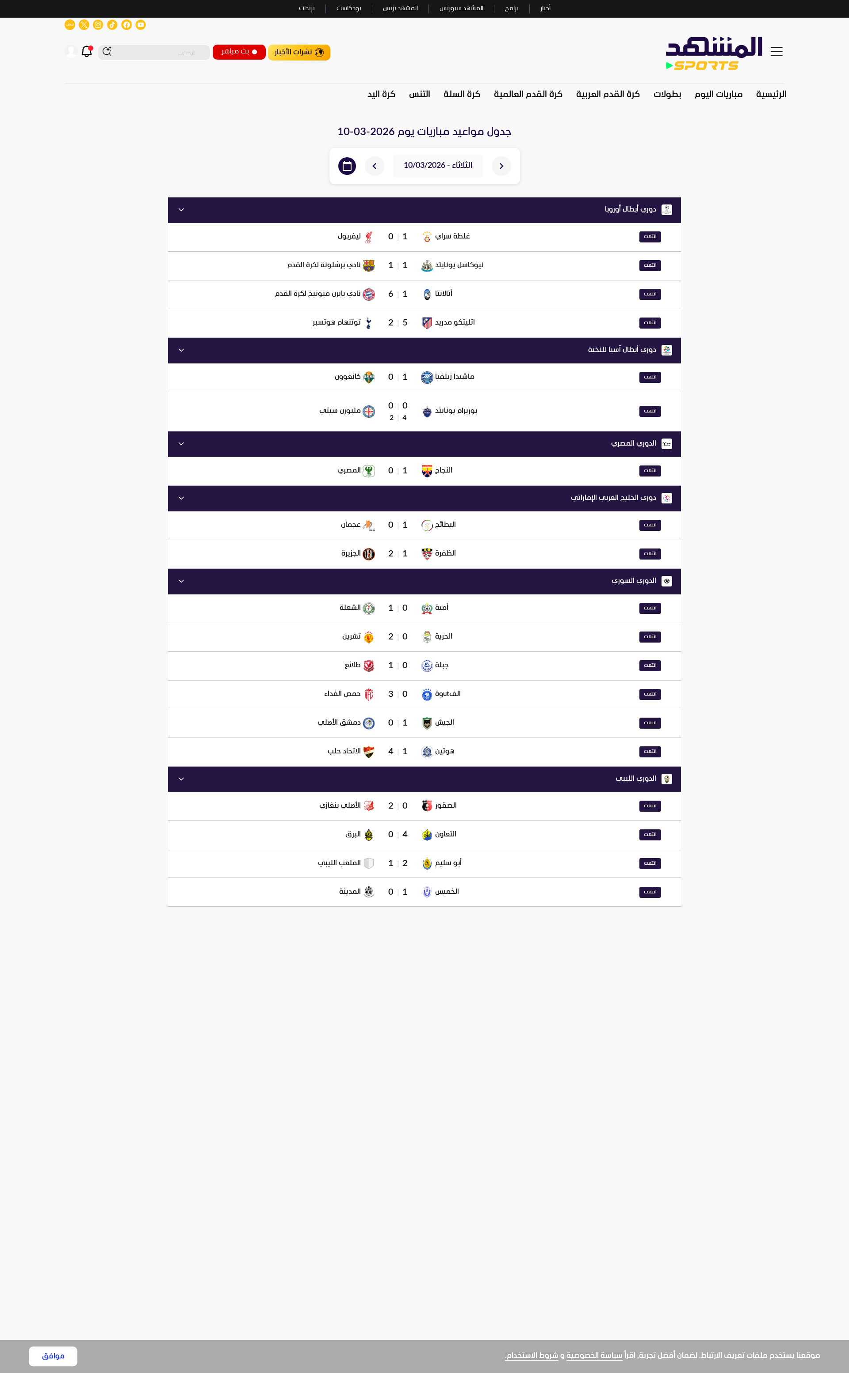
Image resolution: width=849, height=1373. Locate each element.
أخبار (545, 8)
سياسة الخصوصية (594, 1356)
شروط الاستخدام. (531, 1356)
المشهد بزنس (400, 8)
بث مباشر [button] (235, 51)
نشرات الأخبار (293, 52)
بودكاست (349, 8)
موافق (53, 1356)
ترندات (307, 8)
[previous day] (501, 166)
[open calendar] (347, 166)
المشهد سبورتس (461, 8)
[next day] (374, 166)
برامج (512, 8)
